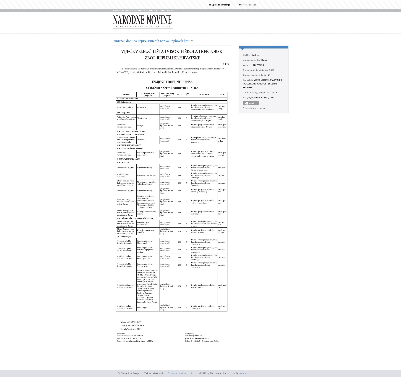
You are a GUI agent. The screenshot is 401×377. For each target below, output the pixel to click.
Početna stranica (248, 5)
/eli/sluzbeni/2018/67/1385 (260, 98)
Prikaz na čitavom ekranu (254, 108)
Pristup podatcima (177, 373)
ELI (192, 373)
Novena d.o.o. (246, 373)
